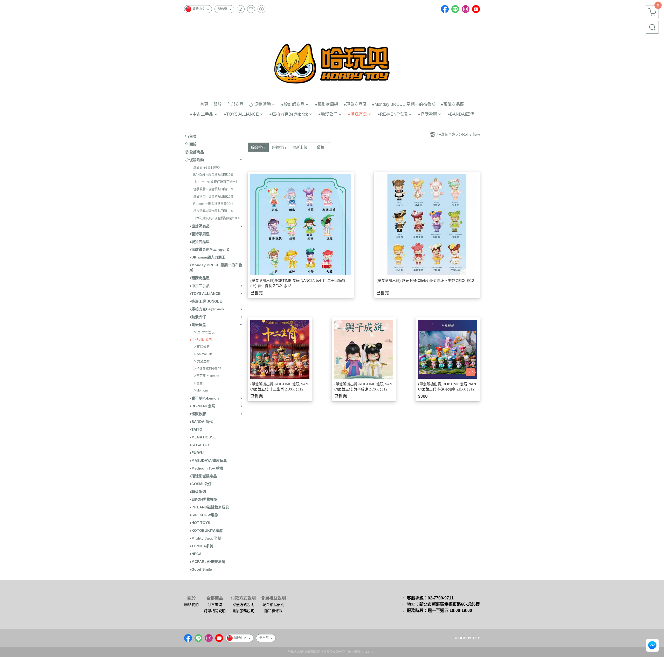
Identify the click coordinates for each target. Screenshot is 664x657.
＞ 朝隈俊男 (201, 347)
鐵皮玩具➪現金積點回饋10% (213, 211)
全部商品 (214, 598)
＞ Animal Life (203, 354)
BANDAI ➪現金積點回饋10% (213, 175)
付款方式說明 (243, 598)
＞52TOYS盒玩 (204, 332)
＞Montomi (201, 390)
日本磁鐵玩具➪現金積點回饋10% (216, 218)
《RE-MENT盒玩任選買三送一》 (216, 182)
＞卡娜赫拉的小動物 (207, 369)
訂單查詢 (215, 604)
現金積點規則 (273, 604)
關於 (191, 598)
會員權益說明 (273, 598)
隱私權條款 (273, 611)
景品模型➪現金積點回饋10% (213, 196)
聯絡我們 (191, 604)
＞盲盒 (198, 383)
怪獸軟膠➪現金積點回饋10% (213, 189)
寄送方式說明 (243, 604)
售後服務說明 (243, 611)
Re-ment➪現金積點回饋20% (213, 204)
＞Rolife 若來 (202, 339)
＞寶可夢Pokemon (206, 376)
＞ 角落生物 (201, 361)
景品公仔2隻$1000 (206, 167)
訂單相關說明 (215, 611)
